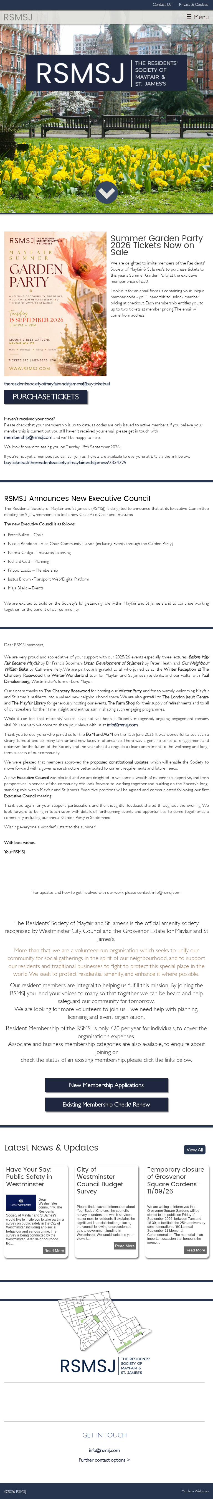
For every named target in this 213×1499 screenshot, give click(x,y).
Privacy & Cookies (193, 4)
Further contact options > (104, 1460)
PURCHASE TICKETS (46, 396)
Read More (54, 1250)
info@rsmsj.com (122, 724)
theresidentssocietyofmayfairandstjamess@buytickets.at (57, 383)
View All (195, 1149)
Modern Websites (195, 1491)
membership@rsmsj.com (28, 437)
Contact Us (162, 4)
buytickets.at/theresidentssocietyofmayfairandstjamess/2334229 (65, 462)
